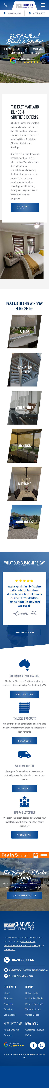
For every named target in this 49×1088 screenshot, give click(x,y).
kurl (24, 1057)
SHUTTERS (22, 49)
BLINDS (7, 49)
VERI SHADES (17, 53)
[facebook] (33, 1045)
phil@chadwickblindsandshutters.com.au (28, 970)
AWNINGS (38, 49)
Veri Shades (9, 949)
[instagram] (41, 1045)
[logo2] (24, 2)
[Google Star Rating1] (24, 57)
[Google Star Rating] (14, 1043)
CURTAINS (35, 53)
